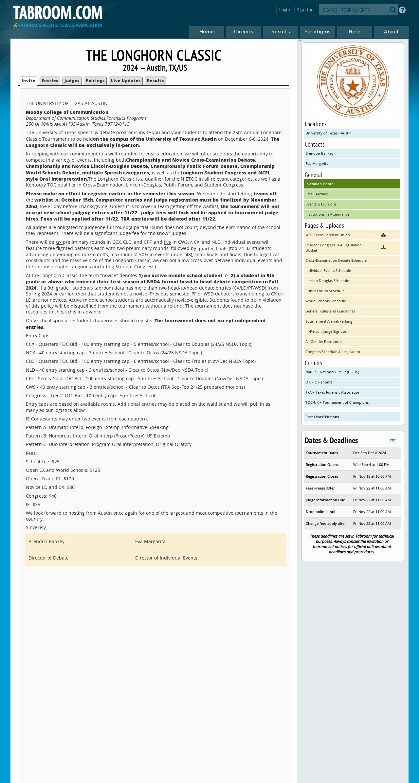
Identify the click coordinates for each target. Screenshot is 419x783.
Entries (50, 80)
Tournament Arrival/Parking (328, 321)
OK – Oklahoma (318, 382)
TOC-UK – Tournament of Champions (337, 402)
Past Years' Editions (322, 416)
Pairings (95, 80)
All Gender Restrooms (323, 341)
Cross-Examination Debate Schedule (336, 260)
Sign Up (304, 9)
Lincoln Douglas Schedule (327, 280)
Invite (28, 80)
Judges (72, 80)
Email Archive (316, 193)
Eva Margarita (316, 163)
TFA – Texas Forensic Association (332, 392)
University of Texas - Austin (328, 133)
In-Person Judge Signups (326, 331)
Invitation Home (319, 183)
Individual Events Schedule (328, 270)
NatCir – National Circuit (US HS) (332, 371)
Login (284, 9)
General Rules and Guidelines (330, 311)
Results (155, 80)
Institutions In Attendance (327, 214)
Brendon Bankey (319, 153)
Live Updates (126, 80)
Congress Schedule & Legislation (332, 351)
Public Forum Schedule (324, 290)
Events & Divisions (321, 204)
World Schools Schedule (325, 300)
